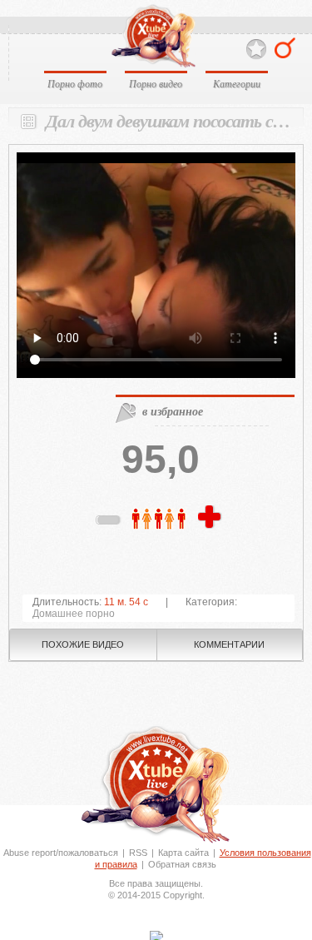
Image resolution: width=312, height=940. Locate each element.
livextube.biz (152, 36)
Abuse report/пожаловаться (60, 853)
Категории (236, 83)
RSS (138, 853)
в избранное (172, 411)
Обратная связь (182, 864)
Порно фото (74, 83)
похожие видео (83, 644)
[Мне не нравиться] (109, 522)
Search (285, 47)
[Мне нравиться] (211, 517)
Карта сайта (183, 853)
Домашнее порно (73, 613)
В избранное (256, 49)
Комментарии (229, 644)
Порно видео (155, 83)
